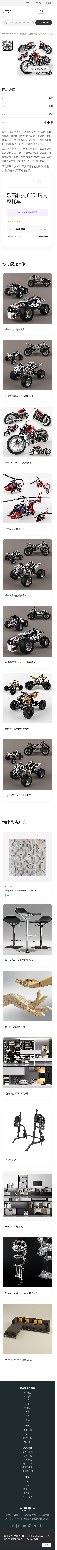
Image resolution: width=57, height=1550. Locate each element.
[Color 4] (48, 122)
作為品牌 (27, 1463)
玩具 (51, 98)
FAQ (27, 1481)
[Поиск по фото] (32, 23)
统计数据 (27, 1437)
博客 (27, 1433)
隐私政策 (27, 1489)
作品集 (27, 1441)
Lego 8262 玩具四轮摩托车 (18, 795)
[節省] (33, 181)
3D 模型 (27, 1392)
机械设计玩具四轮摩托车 (17, 728)
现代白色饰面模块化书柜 (17, 1093)
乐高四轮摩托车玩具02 (16, 329)
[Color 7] (52, 122)
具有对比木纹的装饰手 (16, 1026)
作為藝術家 (27, 1467)
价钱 (27, 1419)
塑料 (51, 106)
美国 (49, 3)
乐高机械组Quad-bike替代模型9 (21, 662)
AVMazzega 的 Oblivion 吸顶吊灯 (21, 1292)
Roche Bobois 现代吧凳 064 (19, 960)
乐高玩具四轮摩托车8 (15, 595)
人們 (27, 1412)
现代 (51, 114)
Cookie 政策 (32, 1539)
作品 (27, 1415)
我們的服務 (27, 1452)
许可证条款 (27, 1497)
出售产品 (27, 1456)
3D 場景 (27, 1396)
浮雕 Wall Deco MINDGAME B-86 (21, 890)
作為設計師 (27, 1471)
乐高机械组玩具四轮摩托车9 (19, 395)
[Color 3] (45, 122)
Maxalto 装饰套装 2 (14, 1226)
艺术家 (27, 1408)
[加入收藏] (39, 181)
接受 (47, 1545)
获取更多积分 (43, 236)
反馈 (27, 1485)
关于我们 (27, 1430)
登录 (41, 11)
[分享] (45, 181)
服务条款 (27, 1493)
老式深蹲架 (10, 1159)
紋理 (27, 1400)
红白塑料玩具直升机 (15, 529)
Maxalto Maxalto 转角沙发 (18, 1359)
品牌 (27, 1404)
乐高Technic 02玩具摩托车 (18, 462)
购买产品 (27, 1459)
